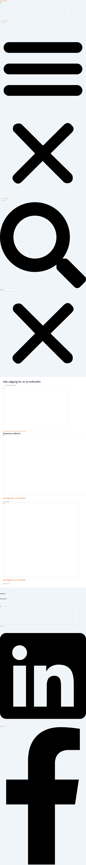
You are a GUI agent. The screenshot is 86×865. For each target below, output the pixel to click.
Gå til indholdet (3, 1)
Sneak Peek (5, 20)
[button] (43, 110)
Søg (1, 289)
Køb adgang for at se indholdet (14, 498)
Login (4, 22)
